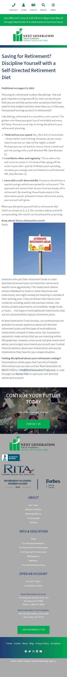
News (25, 643)
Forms (9, 643)
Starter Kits (22, 374)
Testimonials (33, 518)
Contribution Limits (33, 585)
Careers (33, 522)
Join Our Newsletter (33, 629)
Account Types (33, 581)
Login (23, 10)
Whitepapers (33, 556)
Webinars (33, 560)
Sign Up (33, 10)
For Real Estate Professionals (33, 547)
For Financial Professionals (33, 552)
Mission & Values (33, 509)
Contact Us (33, 424)
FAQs (33, 539)
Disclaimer (56, 643)
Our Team (33, 505)
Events (17, 643)
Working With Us (33, 514)
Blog (31, 643)
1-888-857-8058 (37, 604)
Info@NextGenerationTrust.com (37, 370)
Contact (13, 10)
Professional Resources (33, 565)
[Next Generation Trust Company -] (33, 36)
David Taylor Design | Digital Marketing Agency (33, 661)
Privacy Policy (42, 643)
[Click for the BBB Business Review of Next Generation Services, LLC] (11, 460)
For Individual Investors (33, 543)
